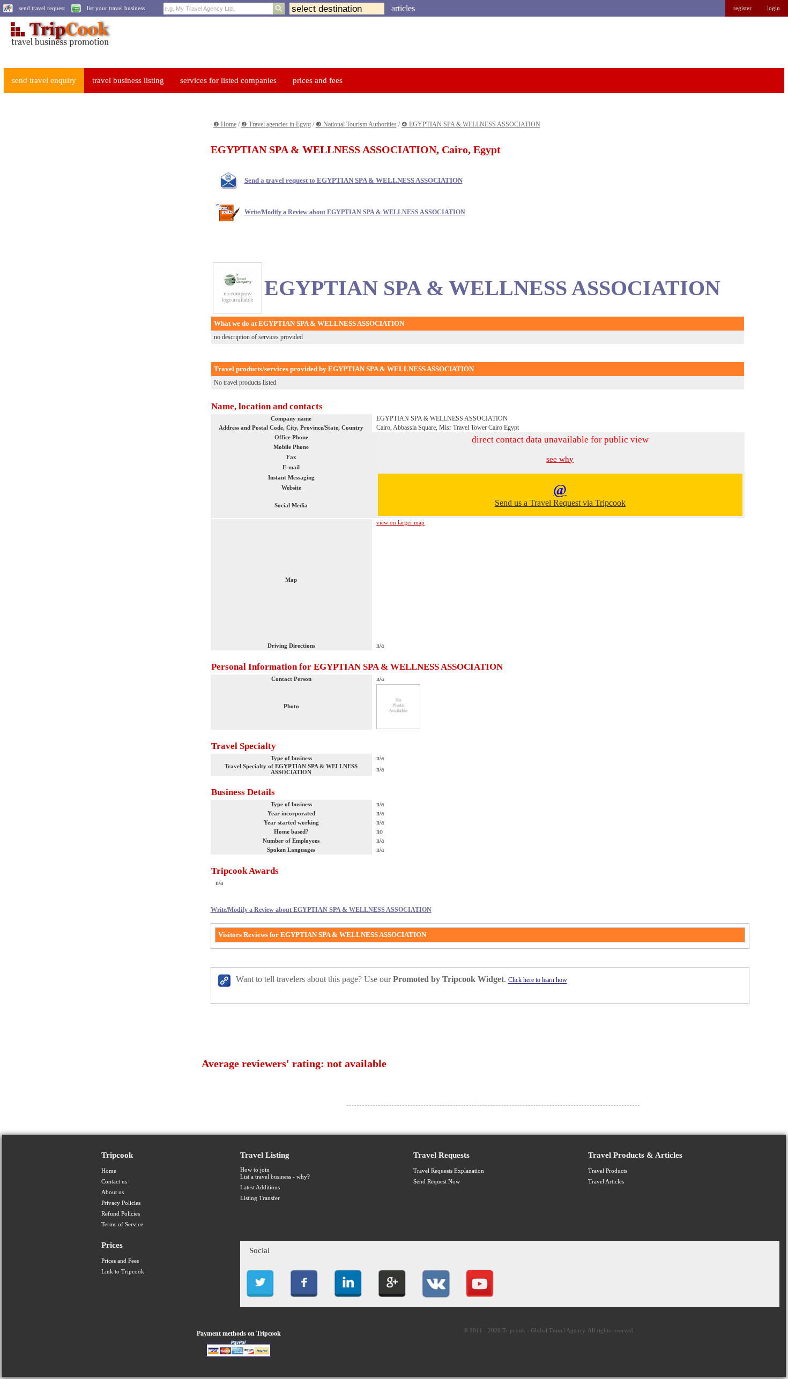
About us (112, 1192)
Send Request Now (436, 1182)
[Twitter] (260, 1300)
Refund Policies (120, 1214)
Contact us (114, 1182)
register (742, 8)
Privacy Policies (120, 1203)
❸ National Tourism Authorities (356, 124)
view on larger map (400, 523)
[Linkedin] (348, 1300)
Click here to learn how (537, 980)
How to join (255, 1170)
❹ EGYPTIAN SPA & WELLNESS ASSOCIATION (471, 124)
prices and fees (318, 80)
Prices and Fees (120, 1261)
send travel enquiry (44, 80)
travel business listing (128, 80)
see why (560, 459)
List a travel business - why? (275, 1177)
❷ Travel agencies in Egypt (276, 124)
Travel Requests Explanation (448, 1171)
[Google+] (392, 1300)
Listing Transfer (260, 1198)
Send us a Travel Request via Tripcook (560, 494)
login (773, 8)
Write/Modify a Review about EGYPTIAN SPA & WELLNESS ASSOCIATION (354, 212)
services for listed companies (228, 80)
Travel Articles (606, 1182)
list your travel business (116, 8)
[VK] (436, 1300)
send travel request (42, 8)
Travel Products (607, 1171)
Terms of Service (122, 1224)
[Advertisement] (83, 263)
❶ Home (224, 124)
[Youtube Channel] (480, 1300)
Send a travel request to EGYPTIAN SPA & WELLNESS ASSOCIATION (353, 180)
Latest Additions (260, 1187)
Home (108, 1171)
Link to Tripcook (122, 1272)
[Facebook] (304, 1300)
